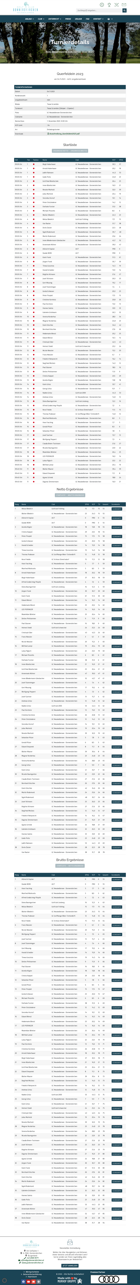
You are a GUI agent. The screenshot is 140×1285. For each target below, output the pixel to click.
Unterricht (53, 19)
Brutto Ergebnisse (76, 495)
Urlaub (78, 19)
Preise (68, 19)
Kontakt (97, 19)
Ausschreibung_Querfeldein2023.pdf (64, 133)
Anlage (28, 19)
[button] (4, 1280)
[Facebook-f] (23, 1281)
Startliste (60, 495)
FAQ (87, 19)
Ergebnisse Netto (60, 151)
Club (40, 19)
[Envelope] (33, 1281)
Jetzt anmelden (70, 1265)
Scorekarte (117, 509)
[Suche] (124, 10)
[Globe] (38, 1281)
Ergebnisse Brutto (79, 151)
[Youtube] (28, 1281)
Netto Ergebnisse (75, 866)
